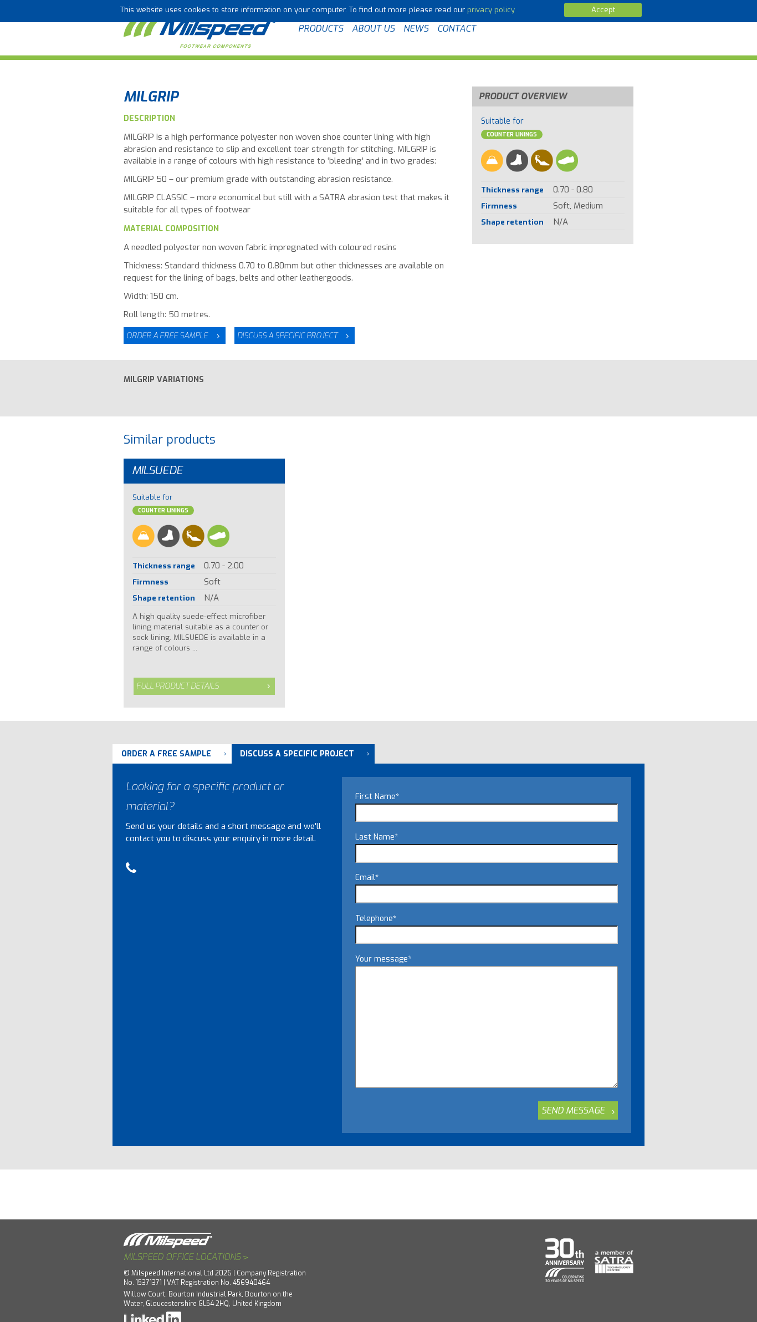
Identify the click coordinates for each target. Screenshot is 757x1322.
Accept (603, 9)
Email (366, 877)
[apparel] (492, 160)
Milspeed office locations (186, 1257)
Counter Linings (512, 134)
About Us (373, 28)
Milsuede (157, 470)
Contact (456, 28)
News (415, 28)
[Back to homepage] (201, 29)
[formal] (542, 160)
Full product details (177, 686)
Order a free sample (167, 335)
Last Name (376, 837)
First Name (377, 796)
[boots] (517, 160)
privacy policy (491, 9)
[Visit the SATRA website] (609, 1257)
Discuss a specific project (287, 335)
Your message (383, 959)
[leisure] (567, 160)
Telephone (375, 918)
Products (320, 28)
